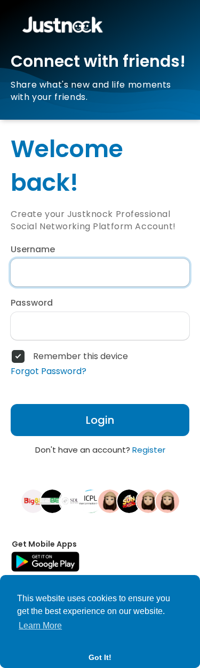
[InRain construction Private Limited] (90, 500)
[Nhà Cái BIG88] (33, 500)
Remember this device (80, 356)
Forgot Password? (48, 371)
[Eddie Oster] (167, 500)
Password (32, 303)
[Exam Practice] (110, 500)
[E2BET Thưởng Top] (52, 500)
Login (100, 420)
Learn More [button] (40, 625)
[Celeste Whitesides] (148, 500)
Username (33, 249)
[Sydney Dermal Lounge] (71, 500)
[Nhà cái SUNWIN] (129, 500)
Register (148, 449)
